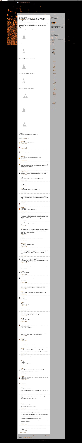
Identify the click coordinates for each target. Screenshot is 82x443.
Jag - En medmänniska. (54, 80)
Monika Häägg (23, 257)
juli (53, 53)
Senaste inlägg (21, 435)
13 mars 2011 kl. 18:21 (24, 315)
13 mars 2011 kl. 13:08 (24, 262)
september (54, 50)
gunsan (22, 368)
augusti (54, 52)
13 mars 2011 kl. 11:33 (24, 240)
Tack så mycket (54, 100)
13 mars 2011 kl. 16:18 (24, 294)
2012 (53, 43)
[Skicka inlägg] (28, 138)
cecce (21, 360)
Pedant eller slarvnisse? (55, 61)
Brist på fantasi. (54, 66)
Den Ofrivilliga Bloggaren (24, 171)
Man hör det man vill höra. (54, 64)
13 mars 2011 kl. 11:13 (24, 234)
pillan (21, 188)
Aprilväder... (54, 69)
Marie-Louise (23, 243)
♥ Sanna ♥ (22, 207)
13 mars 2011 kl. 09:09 (24, 160)
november (54, 47)
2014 (53, 41)
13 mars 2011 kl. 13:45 (24, 268)
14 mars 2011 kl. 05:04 (24, 379)
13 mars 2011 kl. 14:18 (24, 282)
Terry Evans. (54, 96)
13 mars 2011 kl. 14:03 (24, 274)
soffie (21, 194)
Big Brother (54, 84)
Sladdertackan (23, 202)
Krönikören (22, 348)
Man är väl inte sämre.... (54, 88)
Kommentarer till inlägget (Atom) (28, 437)
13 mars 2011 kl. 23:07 (24, 353)
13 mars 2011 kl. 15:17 (24, 288)
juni (53, 54)
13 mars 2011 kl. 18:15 (24, 310)
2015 (53, 40)
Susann (22, 302)
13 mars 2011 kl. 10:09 (24, 211)
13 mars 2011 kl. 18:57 (24, 321)
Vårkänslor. (54, 93)
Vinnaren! (54, 95)
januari (54, 103)
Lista (53, 60)
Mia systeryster (23, 222)
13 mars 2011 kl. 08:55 (24, 148)
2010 (53, 104)
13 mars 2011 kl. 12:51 (24, 255)
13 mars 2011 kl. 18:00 (24, 305)
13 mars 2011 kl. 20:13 (24, 340)
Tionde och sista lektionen (54, 74)
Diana (32, 18)
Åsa (21, 332)
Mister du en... (54, 70)
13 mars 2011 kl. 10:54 (24, 225)
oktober (54, 49)
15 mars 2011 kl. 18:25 (24, 430)
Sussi (21, 395)
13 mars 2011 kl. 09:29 (24, 185)
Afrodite (22, 228)
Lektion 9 (54, 83)
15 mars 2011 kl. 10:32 (24, 424)
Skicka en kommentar (23, 432)
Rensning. (54, 75)
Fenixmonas (22, 376)
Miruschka (22, 156)
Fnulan (22, 403)
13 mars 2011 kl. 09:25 (24, 180)
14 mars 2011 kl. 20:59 (24, 408)
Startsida (34, 435)
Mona (21, 318)
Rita (21, 387)
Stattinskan (22, 141)
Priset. (54, 91)
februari (54, 102)
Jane (21, 182)
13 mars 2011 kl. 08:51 (24, 143)
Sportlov (54, 92)
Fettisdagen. (54, 94)
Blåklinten (22, 338)
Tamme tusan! (54, 67)
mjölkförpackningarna (22, 19)
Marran (22, 291)
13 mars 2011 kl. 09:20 (24, 174)
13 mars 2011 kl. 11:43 (24, 246)
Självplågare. (54, 85)
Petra (21, 271)
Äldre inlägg (47, 435)
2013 (53, 42)
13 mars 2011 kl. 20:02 (24, 335)
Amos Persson (54, 82)
